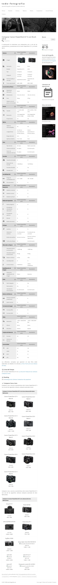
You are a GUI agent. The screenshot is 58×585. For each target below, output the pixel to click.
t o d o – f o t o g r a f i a (13, 3)
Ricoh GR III (32, 53)
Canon (19, 576)
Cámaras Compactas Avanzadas (29, 576)
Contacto (4, 14)
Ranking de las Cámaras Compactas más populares (18, 379)
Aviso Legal (39, 582)
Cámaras (17, 10)
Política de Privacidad (47, 582)
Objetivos (25, 10)
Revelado (10, 10)
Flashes (31, 10)
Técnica (3, 10)
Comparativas (39, 10)
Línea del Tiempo (49, 10)
